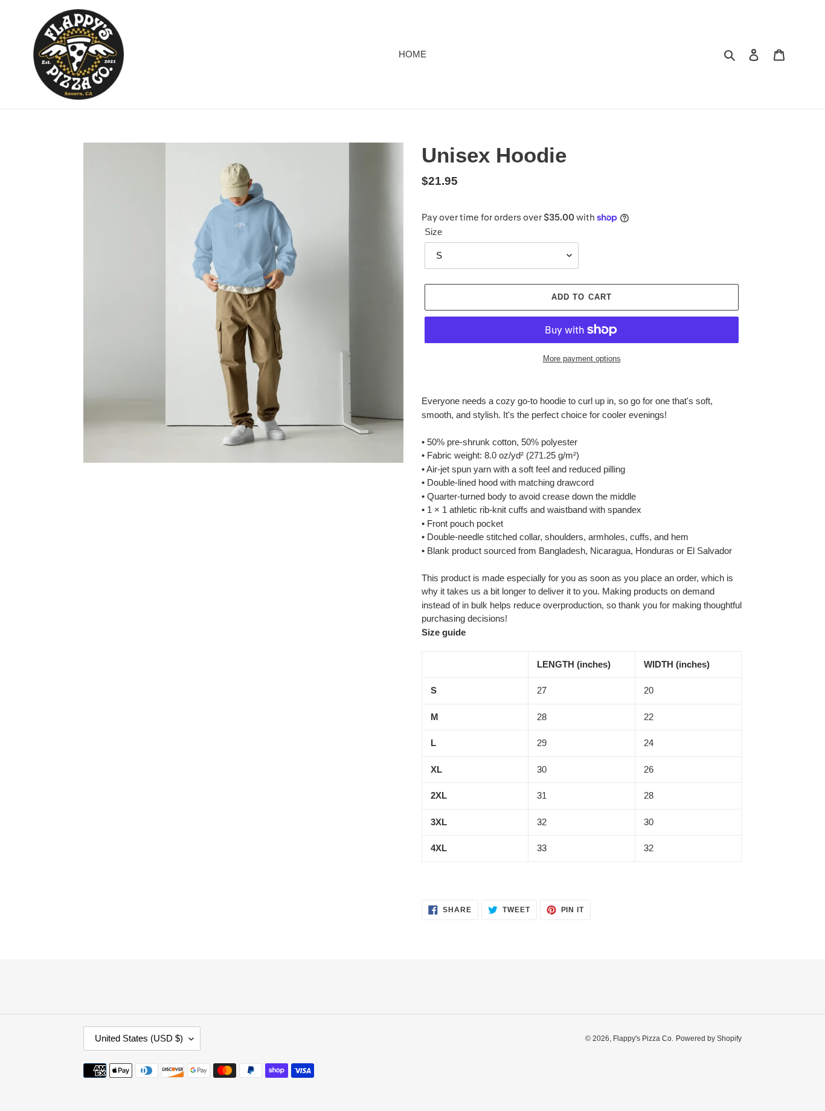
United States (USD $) (139, 1038)
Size (433, 232)
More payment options (582, 358)
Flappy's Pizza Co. (643, 1038)
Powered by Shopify (709, 1038)
